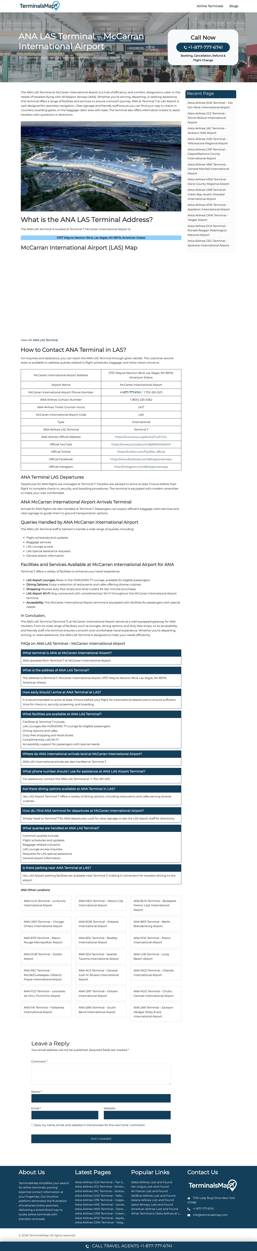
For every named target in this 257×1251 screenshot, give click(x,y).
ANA (44, 57)
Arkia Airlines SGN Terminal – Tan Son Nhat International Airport (119, 1182)
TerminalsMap (28, 57)
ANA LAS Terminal (45, 340)
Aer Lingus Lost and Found (150, 1186)
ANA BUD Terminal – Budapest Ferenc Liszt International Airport (155, 905)
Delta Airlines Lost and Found (151, 1182)
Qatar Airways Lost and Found (152, 1204)
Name (36, 1091)
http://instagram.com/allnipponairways (141, 466)
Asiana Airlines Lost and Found (152, 1200)
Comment (39, 1061)
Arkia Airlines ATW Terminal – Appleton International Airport (116, 1218)
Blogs (233, 6)
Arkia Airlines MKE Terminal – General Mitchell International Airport (208, 169)
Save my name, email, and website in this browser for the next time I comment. (89, 1125)
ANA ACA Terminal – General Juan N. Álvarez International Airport (99, 975)
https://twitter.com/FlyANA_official (141, 451)
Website (109, 1108)
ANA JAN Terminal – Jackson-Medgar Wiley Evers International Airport (154, 1012)
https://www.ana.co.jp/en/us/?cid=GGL (141, 437)
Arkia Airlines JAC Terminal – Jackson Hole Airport (109, 1191)
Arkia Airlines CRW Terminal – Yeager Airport (105, 1222)
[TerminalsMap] (40, 6)
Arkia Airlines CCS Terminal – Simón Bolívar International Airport (207, 118)
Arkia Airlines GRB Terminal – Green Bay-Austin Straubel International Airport (207, 194)
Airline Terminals (210, 6)
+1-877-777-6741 (205, 47)
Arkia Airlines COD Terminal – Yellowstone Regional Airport (115, 1195)
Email (36, 1108)
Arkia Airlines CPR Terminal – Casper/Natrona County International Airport (207, 154)
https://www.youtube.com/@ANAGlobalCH (141, 444)
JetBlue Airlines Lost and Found (153, 1195)
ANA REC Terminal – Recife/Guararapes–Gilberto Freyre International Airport (43, 975)
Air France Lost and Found (149, 1191)
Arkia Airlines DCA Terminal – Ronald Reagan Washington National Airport (207, 230)
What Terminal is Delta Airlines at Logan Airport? (164, 1213)
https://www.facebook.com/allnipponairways (141, 459)
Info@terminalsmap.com (210, 1215)
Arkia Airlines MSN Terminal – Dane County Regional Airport (116, 1209)
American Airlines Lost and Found (154, 1209)
